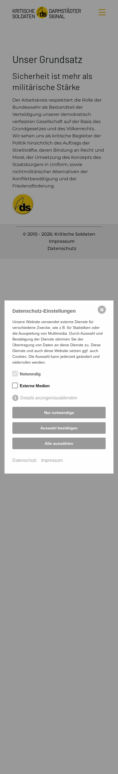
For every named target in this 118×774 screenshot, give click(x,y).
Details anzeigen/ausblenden (48, 398)
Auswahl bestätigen (59, 428)
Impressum (52, 460)
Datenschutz (24, 460)
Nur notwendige (59, 412)
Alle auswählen (59, 443)
